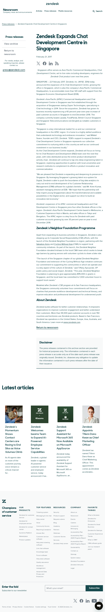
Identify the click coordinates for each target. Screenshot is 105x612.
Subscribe (94, 588)
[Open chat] (99, 606)
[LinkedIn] (88, 601)
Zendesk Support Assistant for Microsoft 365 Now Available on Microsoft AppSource (65, 438)
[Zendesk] (4, 505)
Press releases (50, 11)
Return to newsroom (10, 53)
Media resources (65, 11)
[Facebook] (81, 601)
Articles (39, 11)
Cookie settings (40, 607)
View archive (11, 44)
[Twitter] (75, 601)
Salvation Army (43, 244)
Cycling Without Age (63, 244)
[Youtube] (94, 601)
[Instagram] (101, 601)
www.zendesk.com (71, 322)
